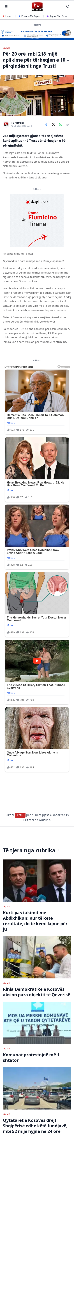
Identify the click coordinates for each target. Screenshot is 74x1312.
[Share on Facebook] (46, 124)
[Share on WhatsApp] (60, 124)
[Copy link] (68, 124)
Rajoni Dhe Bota (58, 16)
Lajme (8, 16)
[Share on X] (53, 124)
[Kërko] (68, 6)
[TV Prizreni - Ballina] (37, 6)
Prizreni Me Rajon (30, 16)
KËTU (20, 815)
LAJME (6, 48)
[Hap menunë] (6, 6)
